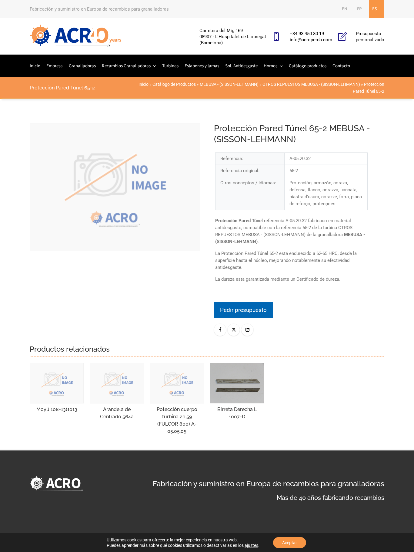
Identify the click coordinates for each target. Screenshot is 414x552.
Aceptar (289, 542)
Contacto (341, 66)
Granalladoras (82, 66)
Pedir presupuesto (243, 309)
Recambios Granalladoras (126, 66)
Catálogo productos (307, 66)
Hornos (270, 66)
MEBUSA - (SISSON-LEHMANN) (229, 84)
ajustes (251, 545)
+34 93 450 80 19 (307, 33)
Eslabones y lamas (202, 66)
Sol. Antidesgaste (241, 66)
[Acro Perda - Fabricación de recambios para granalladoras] (76, 36)
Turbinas (170, 66)
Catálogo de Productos (174, 84)
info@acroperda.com (311, 39)
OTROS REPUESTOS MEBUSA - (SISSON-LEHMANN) (311, 84)
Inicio (35, 66)
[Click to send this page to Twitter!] (234, 330)
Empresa (54, 66)
